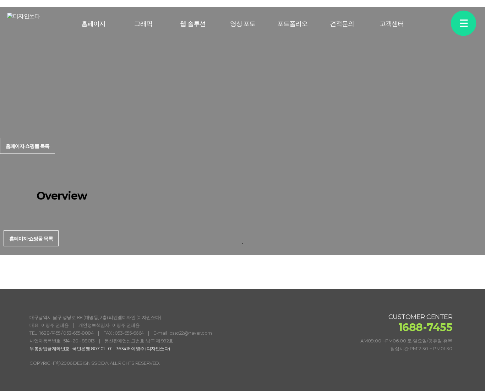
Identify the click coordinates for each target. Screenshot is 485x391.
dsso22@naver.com (190, 333)
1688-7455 (49, 333)
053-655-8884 (78, 333)
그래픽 (143, 24)
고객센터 (392, 24)
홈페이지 (93, 24)
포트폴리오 (292, 24)
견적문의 (342, 24)
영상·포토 (242, 24)
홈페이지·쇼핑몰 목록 (31, 238)
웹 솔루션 (193, 24)
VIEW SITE (458, 139)
